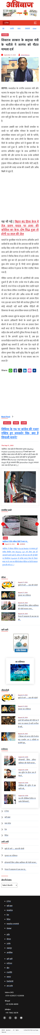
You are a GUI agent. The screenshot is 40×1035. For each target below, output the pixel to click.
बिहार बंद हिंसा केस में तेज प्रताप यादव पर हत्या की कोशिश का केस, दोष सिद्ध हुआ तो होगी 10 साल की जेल (20, 227)
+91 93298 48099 (12, 1004)
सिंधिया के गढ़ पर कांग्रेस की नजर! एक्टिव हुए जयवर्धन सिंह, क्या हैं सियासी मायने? (20, 433)
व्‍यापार (13, 28)
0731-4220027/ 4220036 (15, 995)
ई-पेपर (36, 28)
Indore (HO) (14, 994)
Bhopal (11, 1002)
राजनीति (6, 28)
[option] (7, 29)
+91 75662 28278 (12, 1012)
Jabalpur (11, 1011)
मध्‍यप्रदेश (5, 34)
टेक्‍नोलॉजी (22, 28)
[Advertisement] (20, 195)
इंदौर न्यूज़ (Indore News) (17, 538)
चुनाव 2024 (7, 423)
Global (29, 28)
